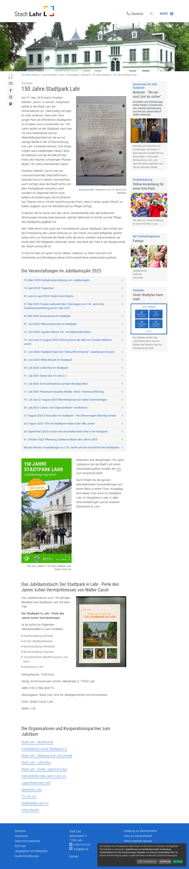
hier (118, 468)
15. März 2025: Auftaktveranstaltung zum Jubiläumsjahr (57, 280)
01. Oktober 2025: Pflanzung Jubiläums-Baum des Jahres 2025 (60, 439)
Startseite (25, 74)
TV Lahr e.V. (29, 796)
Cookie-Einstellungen (27, 856)
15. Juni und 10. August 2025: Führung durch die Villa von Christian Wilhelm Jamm (68, 341)
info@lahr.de (81, 849)
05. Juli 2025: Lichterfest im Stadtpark (46, 367)
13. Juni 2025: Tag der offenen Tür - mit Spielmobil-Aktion (57, 331)
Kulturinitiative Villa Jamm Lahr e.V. (43, 776)
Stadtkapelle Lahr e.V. (35, 803)
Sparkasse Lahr (31, 789)
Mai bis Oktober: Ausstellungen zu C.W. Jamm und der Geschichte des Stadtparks (71, 447)
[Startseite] (40, 11)
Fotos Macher (30, 810)
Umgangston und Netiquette (31, 851)
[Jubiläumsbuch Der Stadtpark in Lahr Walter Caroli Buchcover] (101, 632)
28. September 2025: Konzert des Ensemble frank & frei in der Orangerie (66, 431)
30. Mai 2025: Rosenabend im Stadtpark (47, 316)
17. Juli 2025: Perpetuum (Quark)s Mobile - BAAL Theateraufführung (64, 391)
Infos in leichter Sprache (138, 841)
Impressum (21, 836)
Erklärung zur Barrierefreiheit (140, 831)
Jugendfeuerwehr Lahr (36, 782)
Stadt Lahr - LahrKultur (36, 762)
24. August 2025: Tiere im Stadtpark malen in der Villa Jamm (59, 423)
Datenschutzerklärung (27, 841)
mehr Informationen (147, 861)
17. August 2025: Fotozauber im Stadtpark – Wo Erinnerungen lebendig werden (70, 415)
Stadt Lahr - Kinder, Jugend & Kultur (44, 769)
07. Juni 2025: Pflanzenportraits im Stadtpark (50, 324)
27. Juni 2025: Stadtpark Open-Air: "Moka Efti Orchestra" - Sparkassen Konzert (69, 351)
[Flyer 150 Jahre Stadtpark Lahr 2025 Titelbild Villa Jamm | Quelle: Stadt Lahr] (46, 511)
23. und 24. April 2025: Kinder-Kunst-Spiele (48, 296)
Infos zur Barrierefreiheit (138, 836)
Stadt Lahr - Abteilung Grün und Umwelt (46, 755)
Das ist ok (177, 861)
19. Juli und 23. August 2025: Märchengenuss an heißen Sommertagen (65, 399)
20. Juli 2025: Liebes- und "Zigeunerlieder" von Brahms (55, 407)
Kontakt (73, 856)
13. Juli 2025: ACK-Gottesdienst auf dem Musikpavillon (56, 383)
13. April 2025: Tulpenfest (39, 288)
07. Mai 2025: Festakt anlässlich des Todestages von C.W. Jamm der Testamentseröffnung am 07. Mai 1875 (64, 306)
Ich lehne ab (165, 861)
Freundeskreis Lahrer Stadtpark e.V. (44, 749)
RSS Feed (20, 846)
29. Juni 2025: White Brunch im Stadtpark (48, 359)
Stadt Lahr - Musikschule (37, 742)
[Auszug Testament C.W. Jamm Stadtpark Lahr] (101, 141)
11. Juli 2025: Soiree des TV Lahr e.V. (45, 375)
